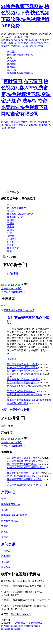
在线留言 (11, 70)
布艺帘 (10, 211)
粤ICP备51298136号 (21, 614)
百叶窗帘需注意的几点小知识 (22, 364)
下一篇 (13, 291)
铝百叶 (10, 242)
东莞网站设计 (21, 623)
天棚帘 (10, 223)
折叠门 (10, 205)
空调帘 (10, 220)
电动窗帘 (11, 239)
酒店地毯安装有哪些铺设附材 (22, 382)
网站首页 (11, 51)
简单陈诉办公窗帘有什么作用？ (23, 473)
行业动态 (6, 556)
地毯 (9, 251)
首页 (4, 409)
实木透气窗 (13, 248)
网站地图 (6, 629)
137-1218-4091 (21, 37)
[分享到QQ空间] (2, 285)
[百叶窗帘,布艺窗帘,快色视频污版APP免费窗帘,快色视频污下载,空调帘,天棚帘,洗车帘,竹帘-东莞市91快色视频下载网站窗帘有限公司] (26, 46)
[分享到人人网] (12, 285)
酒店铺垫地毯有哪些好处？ (21, 485)
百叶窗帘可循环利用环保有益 (22, 370)
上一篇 (11, 288)
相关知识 (6, 562)
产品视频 (11, 61)
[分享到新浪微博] (6, 285)
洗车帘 (10, 226)
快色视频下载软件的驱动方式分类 (24, 385)
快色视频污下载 (15, 217)
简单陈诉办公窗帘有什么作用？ (23, 379)
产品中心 (11, 58)
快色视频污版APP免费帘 (20, 214)
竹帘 (9, 232)
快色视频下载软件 (16, 208)
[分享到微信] (16, 285)
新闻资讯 (11, 67)
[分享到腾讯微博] (9, 285)
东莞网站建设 (35, 623)
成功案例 (11, 64)
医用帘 (10, 229)
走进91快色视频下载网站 (20, 54)
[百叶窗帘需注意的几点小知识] (17, 310)
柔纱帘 (10, 236)
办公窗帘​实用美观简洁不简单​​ (22, 367)
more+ (4, 305)
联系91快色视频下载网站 (20, 73)
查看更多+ (12, 359)
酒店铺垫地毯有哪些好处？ (21, 391)
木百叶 (10, 245)
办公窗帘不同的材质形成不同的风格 (26, 373)
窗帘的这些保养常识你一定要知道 (24, 394)
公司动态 (6, 551)
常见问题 (6, 567)
